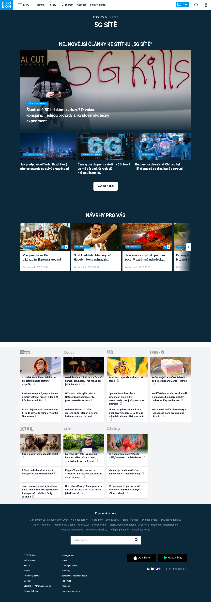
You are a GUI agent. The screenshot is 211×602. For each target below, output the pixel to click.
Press (64, 560)
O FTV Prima (30, 555)
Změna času (112, 519)
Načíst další (105, 186)
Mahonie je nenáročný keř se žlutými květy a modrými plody (125, 472)
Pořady (52, 4)
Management (68, 555)
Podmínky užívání (32, 575)
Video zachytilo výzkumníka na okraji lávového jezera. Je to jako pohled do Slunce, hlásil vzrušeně (126, 413)
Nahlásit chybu (31, 591)
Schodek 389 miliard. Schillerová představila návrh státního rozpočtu (39, 381)
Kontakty (66, 570)
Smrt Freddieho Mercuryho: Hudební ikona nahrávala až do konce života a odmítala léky (94, 257)
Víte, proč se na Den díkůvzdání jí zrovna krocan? (42, 257)
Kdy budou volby (149, 519)
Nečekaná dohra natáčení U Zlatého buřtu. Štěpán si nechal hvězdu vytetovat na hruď (81, 413)
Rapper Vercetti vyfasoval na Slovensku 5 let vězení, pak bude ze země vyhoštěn (83, 474)
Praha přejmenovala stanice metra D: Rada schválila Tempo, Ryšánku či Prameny (40, 413)
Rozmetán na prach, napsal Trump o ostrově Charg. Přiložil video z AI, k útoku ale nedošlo (40, 397)
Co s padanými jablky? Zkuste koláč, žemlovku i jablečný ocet (125, 456)
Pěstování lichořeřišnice (164, 524)
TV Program (66, 4)
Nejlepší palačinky (119, 529)
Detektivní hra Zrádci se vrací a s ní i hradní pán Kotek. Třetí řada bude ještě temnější (83, 381)
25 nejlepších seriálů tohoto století (40, 454)
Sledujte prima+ (98, 4)
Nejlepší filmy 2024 (57, 519)
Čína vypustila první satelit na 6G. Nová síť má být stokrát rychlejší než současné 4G (104, 169)
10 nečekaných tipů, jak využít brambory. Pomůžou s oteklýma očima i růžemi (125, 490)
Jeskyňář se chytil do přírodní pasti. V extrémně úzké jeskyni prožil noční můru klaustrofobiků (145, 257)
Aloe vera (143, 524)
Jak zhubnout (37, 519)
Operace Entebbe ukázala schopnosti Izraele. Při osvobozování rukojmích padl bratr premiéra (127, 398)
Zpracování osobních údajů (74, 575)
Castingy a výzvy (69, 565)
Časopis (81, 4)
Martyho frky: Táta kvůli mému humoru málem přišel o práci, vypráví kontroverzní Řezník (81, 457)
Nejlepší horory (79, 519)
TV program (96, 519)
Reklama (28, 565)
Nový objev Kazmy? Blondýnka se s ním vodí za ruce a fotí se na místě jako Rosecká (83, 490)
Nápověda (66, 581)
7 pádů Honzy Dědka (63, 524)
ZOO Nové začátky (171, 519)
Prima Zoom (100, 17)
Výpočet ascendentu (72, 529)
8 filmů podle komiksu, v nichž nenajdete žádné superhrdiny (37, 472)
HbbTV (27, 570)
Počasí (134, 519)
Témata (41, 4)
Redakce (66, 586)
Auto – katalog (41, 524)
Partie (124, 519)
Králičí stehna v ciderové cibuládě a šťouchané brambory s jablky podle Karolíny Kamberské (169, 397)
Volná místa (29, 560)
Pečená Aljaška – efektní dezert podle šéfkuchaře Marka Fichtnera (170, 379)
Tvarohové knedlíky (96, 529)
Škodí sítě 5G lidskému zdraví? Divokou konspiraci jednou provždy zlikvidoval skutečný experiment (67, 115)
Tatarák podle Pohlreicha (122, 524)
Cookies (27, 581)
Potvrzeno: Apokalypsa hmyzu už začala (126, 379)
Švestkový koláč (141, 529)
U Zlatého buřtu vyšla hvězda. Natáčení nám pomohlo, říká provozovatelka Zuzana (80, 397)
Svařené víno (99, 524)
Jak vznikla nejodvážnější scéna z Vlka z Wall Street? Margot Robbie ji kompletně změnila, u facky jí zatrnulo (40, 491)
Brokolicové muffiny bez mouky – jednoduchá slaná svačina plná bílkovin (169, 413)
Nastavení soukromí (71, 591)
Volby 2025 (83, 524)
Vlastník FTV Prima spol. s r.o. (37, 586)
